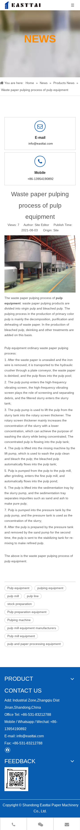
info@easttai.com (40, 143)
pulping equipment (50, 588)
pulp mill (13, 596)
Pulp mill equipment (21, 636)
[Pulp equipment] (40, 291)
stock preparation (19, 604)
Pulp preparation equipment (26, 612)
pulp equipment (15, 561)
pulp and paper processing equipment (34, 644)
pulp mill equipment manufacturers (31, 628)
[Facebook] (7, 750)
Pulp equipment (15, 348)
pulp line (33, 596)
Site (56, 230)
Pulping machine (19, 620)
